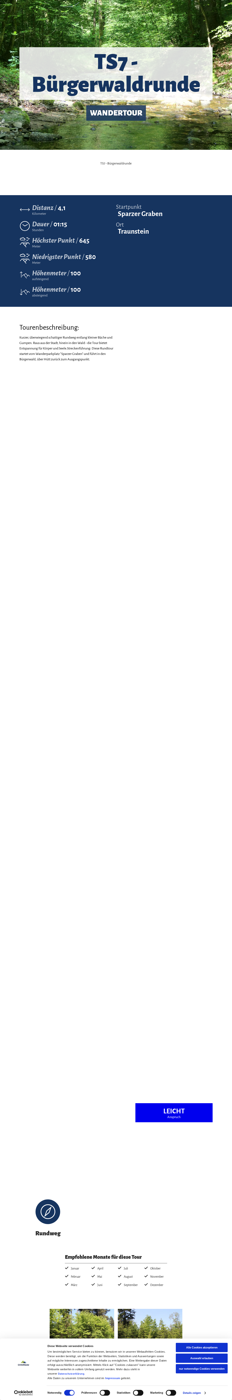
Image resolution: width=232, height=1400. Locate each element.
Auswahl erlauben (201, 1358)
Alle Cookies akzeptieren (202, 1347)
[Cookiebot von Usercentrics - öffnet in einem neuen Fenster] (23, 1393)
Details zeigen (192, 1392)
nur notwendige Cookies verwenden (202, 1368)
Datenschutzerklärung (71, 1373)
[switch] (105, 1393)
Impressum (112, 1378)
